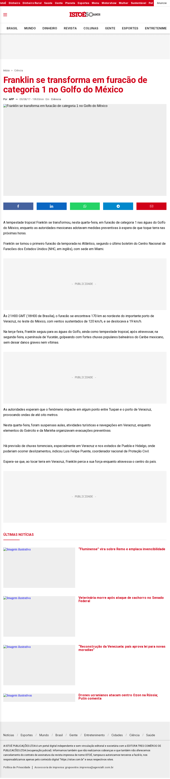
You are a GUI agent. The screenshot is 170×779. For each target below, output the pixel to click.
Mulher (123, 3)
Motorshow (109, 3)
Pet (151, 3)
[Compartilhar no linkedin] (52, 206)
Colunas (90, 28)
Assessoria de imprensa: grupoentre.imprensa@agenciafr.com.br (73, 767)
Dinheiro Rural (32, 3)
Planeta (70, 3)
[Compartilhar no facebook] (18, 206)
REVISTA (70, 28)
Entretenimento (94, 735)
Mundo (30, 28)
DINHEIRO (49, 28)
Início (6, 70)
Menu (95, 3)
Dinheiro (14, 3)
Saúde (48, 3)
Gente (59, 3)
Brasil (12, 28)
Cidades (117, 735)
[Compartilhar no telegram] (118, 206)
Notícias (8, 735)
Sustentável (138, 3)
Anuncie (162, 3)
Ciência (18, 70)
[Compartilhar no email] (151, 206)
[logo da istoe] (84, 15)
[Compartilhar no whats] (85, 206)
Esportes (83, 3)
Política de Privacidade (16, 767)
